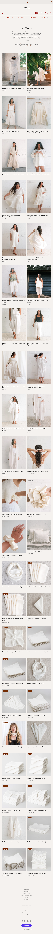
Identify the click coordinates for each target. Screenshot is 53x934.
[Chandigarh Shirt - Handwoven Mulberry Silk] (39, 155)
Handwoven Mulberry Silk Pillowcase (36, 552)
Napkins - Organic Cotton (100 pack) (36, 810)
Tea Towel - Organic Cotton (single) (11, 842)
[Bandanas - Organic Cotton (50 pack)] (39, 701)
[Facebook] (36, 13)
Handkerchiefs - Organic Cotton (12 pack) (13, 652)
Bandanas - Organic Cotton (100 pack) (12, 747)
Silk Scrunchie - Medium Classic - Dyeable (37, 471)
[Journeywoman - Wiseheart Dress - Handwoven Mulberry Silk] (14, 239)
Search (4, 13)
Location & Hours (26, 893)
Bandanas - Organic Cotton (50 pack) (36, 715)
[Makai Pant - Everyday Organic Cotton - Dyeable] (39, 410)
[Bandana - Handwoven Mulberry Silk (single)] (14, 573)
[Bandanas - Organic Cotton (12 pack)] (14, 701)
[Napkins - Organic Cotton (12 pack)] (39, 764)
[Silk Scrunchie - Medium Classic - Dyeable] (39, 452)
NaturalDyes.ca (26, 907)
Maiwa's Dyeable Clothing (26, 45)
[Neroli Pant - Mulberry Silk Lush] (14, 112)
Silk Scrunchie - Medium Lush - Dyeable (12, 555)
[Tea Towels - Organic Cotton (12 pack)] (14, 859)
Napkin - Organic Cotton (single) (35, 747)
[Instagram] (38, 13)
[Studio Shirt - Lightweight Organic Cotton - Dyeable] (14, 410)
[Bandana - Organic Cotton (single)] (39, 669)
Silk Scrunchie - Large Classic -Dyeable (12, 514)
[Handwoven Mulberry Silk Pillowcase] (39, 535)
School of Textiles (18, 21)
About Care (26, 899)
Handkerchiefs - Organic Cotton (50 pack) (37, 652)
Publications (26, 911)
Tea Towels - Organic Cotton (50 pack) (36, 873)
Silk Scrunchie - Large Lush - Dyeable (36, 514)
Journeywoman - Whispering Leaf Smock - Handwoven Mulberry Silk (38, 132)
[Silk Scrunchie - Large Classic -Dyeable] (14, 495)
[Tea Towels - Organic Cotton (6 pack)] (39, 828)
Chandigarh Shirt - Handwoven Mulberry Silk (38, 174)
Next (32, 881)
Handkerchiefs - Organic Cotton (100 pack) (13, 683)
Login (47, 13)
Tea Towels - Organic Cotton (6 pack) (36, 842)
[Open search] (2, 13)
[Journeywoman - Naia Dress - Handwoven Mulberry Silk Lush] (39, 239)
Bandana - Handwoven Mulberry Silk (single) (13, 587)
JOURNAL (38, 21)
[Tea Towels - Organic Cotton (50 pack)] (39, 859)
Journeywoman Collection (23, 43)
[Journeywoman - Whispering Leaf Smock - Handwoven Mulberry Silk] (39, 112)
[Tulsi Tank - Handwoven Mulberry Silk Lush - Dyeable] (39, 281)
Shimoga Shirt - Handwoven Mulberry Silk (13, 88)
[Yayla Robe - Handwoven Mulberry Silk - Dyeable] (39, 69)
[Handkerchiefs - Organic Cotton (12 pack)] (14, 638)
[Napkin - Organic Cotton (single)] (39, 733)
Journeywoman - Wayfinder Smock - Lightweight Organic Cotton (36, 386)
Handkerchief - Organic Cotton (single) (37, 618)
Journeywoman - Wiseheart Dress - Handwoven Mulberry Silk (11, 258)
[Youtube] (41, 13)
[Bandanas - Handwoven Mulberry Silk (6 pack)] (39, 573)
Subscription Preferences (26, 895)
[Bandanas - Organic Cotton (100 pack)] (14, 733)
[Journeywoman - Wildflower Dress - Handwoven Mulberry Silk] (14, 196)
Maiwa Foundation (26, 912)
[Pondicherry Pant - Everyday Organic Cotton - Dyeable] (14, 324)
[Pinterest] (39, 13)
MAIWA (26, 8)
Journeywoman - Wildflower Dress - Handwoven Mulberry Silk (11, 215)
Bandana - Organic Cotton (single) (35, 683)
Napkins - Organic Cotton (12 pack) (36, 778)
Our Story (26, 889)
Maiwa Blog (26, 909)
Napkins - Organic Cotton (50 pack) (11, 810)
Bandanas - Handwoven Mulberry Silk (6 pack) (38, 587)
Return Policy (26, 891)
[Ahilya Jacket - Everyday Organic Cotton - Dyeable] (14, 452)
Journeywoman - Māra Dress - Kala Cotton (13, 174)
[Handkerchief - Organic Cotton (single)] (39, 604)
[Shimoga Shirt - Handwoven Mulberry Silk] (14, 69)
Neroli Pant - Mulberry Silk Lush (10, 131)
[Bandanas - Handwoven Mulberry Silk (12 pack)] (14, 604)
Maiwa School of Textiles (26, 905)
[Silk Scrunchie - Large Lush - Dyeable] (39, 495)
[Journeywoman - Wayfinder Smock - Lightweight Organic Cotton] (39, 367)
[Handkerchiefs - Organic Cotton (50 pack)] (39, 638)
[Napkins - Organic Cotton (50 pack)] (14, 796)
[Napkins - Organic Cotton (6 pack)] (14, 764)
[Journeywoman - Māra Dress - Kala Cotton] (14, 155)
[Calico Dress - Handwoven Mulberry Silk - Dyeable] (39, 196)
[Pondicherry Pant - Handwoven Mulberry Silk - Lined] (14, 281)
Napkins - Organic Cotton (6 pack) (11, 778)
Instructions (26, 914)
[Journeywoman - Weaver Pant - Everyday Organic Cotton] (39, 324)
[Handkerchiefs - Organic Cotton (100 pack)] (14, 669)
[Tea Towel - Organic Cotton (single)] (14, 828)
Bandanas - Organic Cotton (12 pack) (11, 715)
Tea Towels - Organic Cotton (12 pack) (12, 873)
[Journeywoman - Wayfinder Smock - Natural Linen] (14, 367)
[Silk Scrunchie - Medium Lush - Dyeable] (14, 536)
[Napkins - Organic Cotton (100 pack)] (39, 796)
